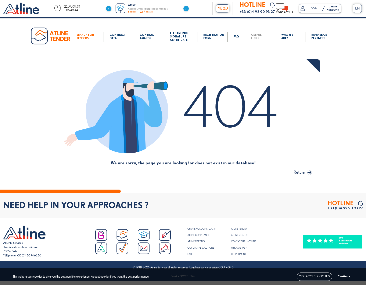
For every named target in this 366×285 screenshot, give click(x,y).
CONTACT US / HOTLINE (243, 241)
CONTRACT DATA (118, 37)
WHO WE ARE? (287, 37)
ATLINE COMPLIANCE (198, 235)
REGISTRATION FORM (213, 37)
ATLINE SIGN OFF (240, 235)
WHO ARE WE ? (239, 248)
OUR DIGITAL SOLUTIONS (200, 248)
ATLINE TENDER (239, 229)
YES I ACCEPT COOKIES (314, 276)
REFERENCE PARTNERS (319, 37)
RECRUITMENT (238, 254)
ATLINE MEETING (196, 241)
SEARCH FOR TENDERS (85, 37)
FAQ (236, 36)
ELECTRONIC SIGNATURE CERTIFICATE (179, 36)
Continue (343, 276)
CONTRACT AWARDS (148, 37)
